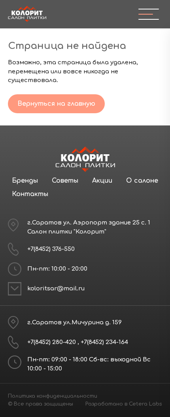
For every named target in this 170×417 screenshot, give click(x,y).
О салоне (142, 180)
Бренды (25, 180)
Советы (65, 180)
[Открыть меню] (145, 14)
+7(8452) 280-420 (52, 342)
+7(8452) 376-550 (51, 249)
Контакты (30, 194)
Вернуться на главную (56, 103)
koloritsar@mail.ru (56, 288)
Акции (102, 180)
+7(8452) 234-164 (104, 342)
